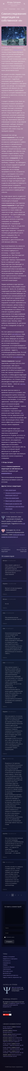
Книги (18, 9)
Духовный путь (7, 973)
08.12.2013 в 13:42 (9, 758)
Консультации (12, 9)
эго (12, 217)
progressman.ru (6, 473)
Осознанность (6, 960)
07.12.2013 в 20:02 (12, 599)
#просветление (19, 512)
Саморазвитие (6, 963)
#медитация (12, 512)
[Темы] (3, 3)
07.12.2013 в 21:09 (10, 613)
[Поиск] (24, 3)
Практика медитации (12, 498)
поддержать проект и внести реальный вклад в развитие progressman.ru (14, 1005)
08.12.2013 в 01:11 (12, 711)
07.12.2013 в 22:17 (9, 628)
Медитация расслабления (13, 501)
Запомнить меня (10, 937)
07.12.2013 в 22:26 (10, 662)
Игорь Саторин (14, 2)
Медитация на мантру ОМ (13, 504)
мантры (22, 384)
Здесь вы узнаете (16, 987)
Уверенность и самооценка (10, 958)
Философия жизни (8, 971)
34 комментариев (11, 23)
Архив (22, 9)
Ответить (5, 578)
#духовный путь (5, 512)
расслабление (17, 357)
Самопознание (7, 969)
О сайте (5, 9)
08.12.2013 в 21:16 (12, 833)
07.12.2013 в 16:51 (12, 560)
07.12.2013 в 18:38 (12, 583)
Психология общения (8, 967)
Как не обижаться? (17, 1038)
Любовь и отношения (9, 956)
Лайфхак (5, 965)
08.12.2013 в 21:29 (9, 862)
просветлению (18, 50)
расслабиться (16, 334)
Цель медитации (10, 490)
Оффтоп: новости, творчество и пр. (12, 977)
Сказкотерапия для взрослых (10, 975)
